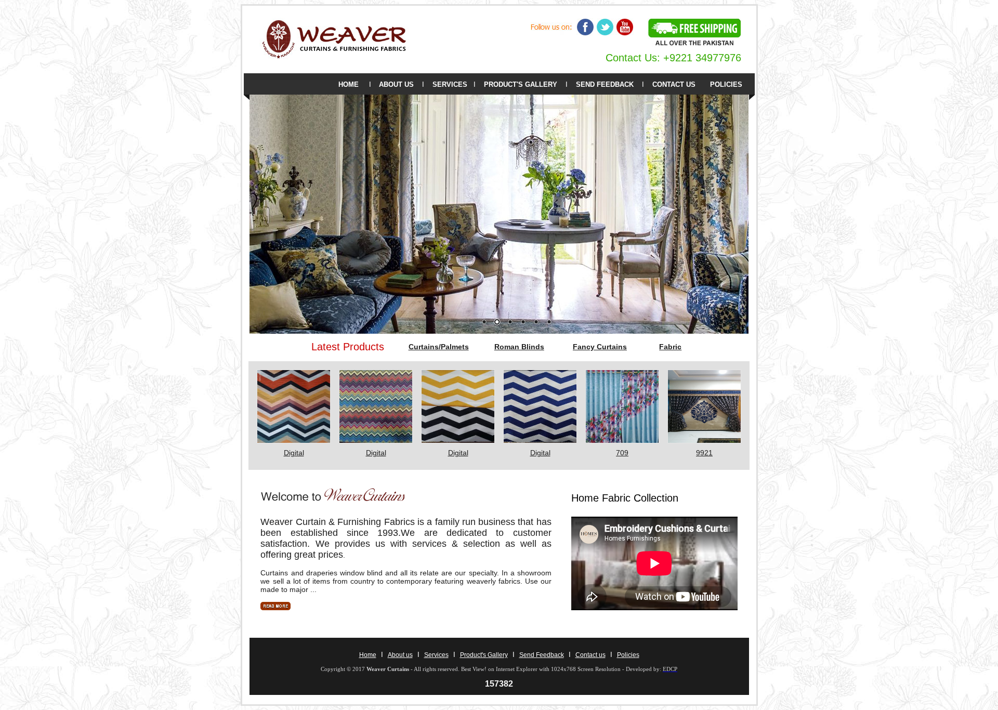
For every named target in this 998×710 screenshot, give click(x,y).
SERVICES (449, 84)
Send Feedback (541, 655)
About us (400, 655)
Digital (294, 453)
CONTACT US (673, 84)
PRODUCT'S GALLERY (520, 84)
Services (436, 655)
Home (367, 655)
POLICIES (726, 84)
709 (622, 453)
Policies (628, 655)
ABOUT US (396, 84)
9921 (704, 453)
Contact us (590, 655)
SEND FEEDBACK (605, 84)
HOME (348, 84)
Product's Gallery (484, 655)
